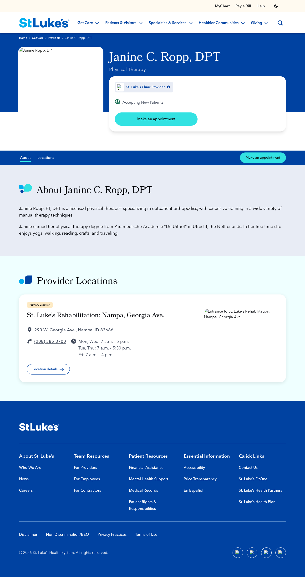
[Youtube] (266, 552)
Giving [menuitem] (256, 23)
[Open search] (280, 23)
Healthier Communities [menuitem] (219, 23)
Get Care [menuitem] (85, 23)
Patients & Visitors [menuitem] (120, 23)
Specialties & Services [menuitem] (167, 23)
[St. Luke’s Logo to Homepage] (44, 23)
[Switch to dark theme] (276, 6)
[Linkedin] (252, 552)
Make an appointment (156, 119)
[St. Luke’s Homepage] (39, 427)
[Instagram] (280, 552)
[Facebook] (238, 552)
